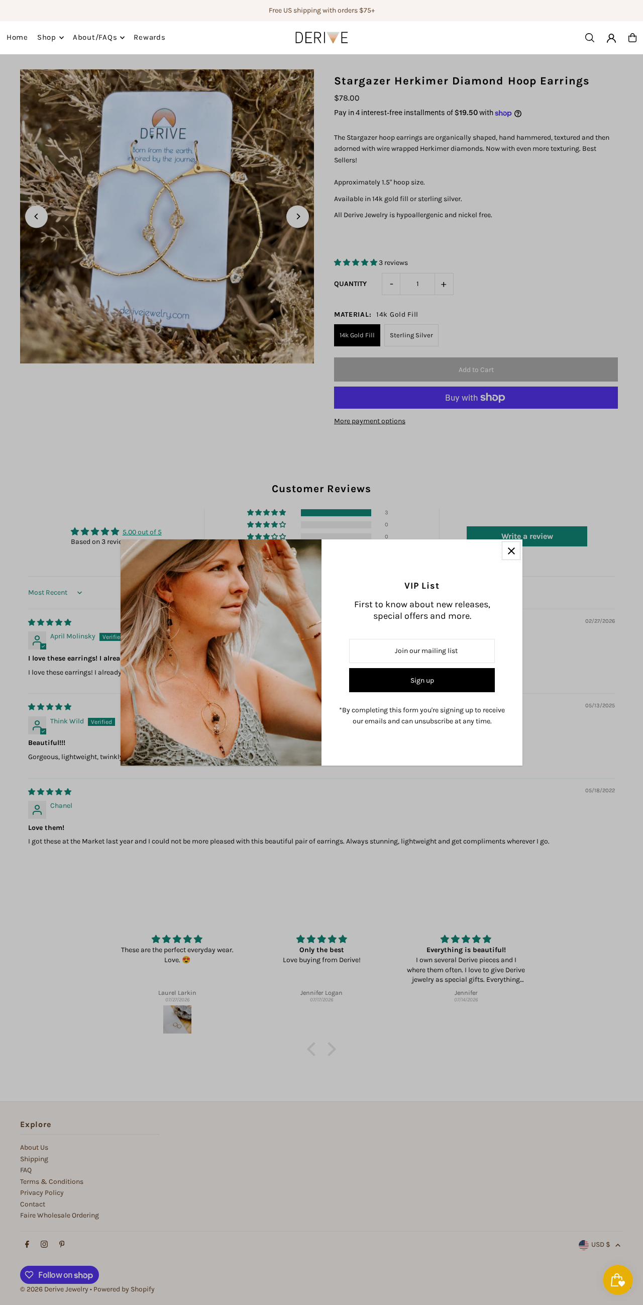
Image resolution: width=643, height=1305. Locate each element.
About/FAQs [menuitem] (95, 37)
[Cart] (632, 37)
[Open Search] (589, 37)
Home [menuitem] (17, 37)
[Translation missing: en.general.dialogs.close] (511, 551)
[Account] (611, 38)
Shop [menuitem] (46, 37)
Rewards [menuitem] (149, 37)
